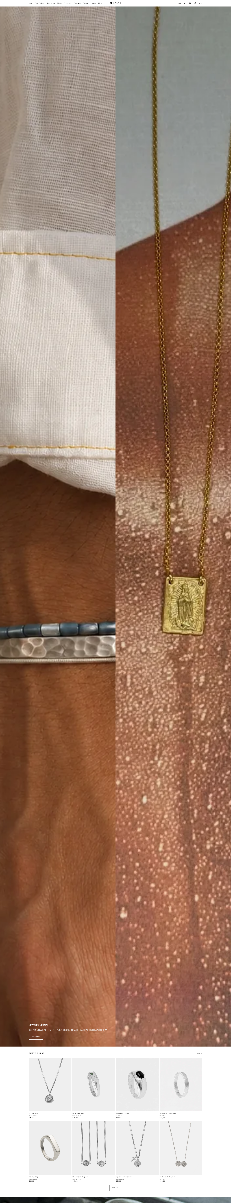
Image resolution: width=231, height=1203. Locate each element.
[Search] (190, 3)
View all (199, 1053)
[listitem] (100, 3)
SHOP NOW (36, 1037)
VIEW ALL (115, 1188)
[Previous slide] (32, 1084)
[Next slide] (67, 1084)
